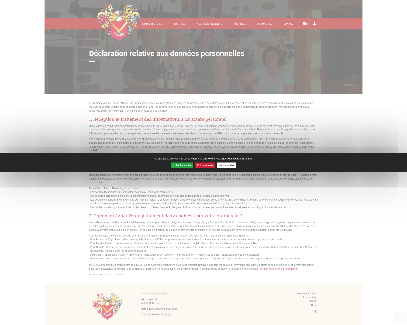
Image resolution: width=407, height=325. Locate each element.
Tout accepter (183, 165)
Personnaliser (226, 165)
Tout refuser (206, 165)
